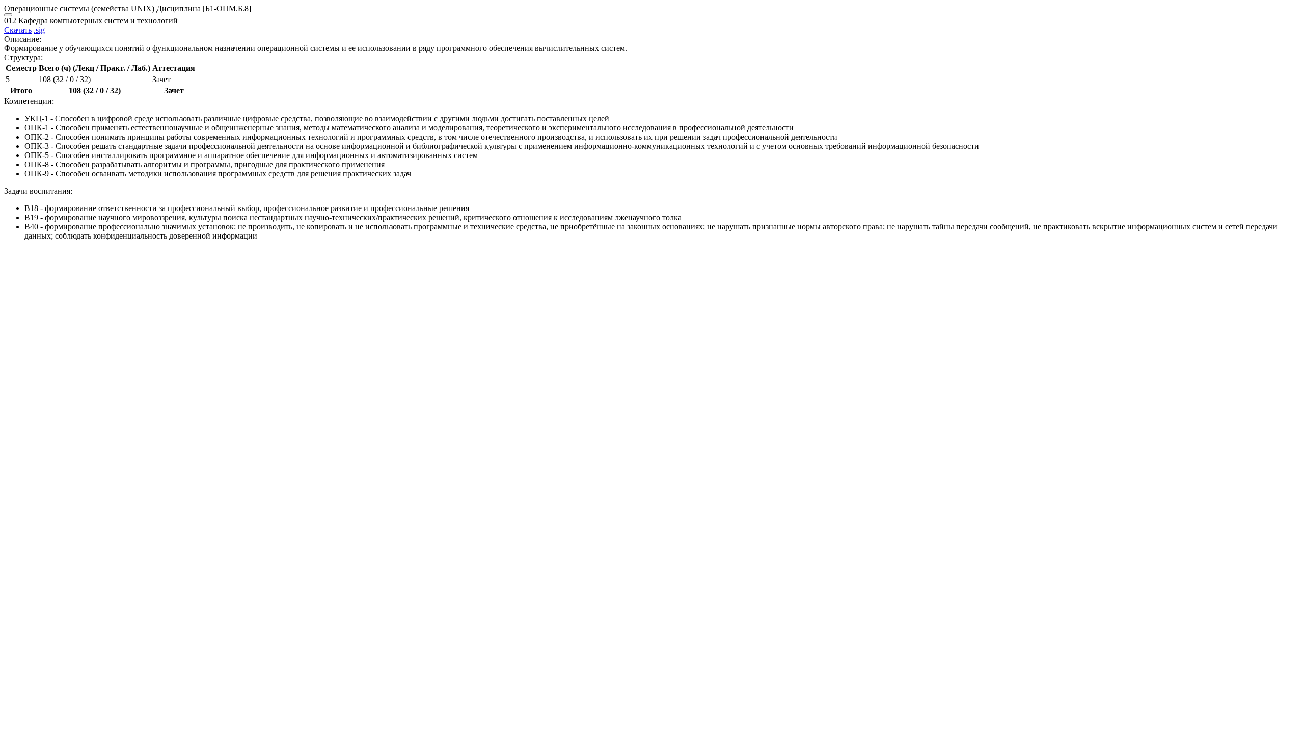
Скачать (18, 29)
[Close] (8, 14)
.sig (39, 29)
